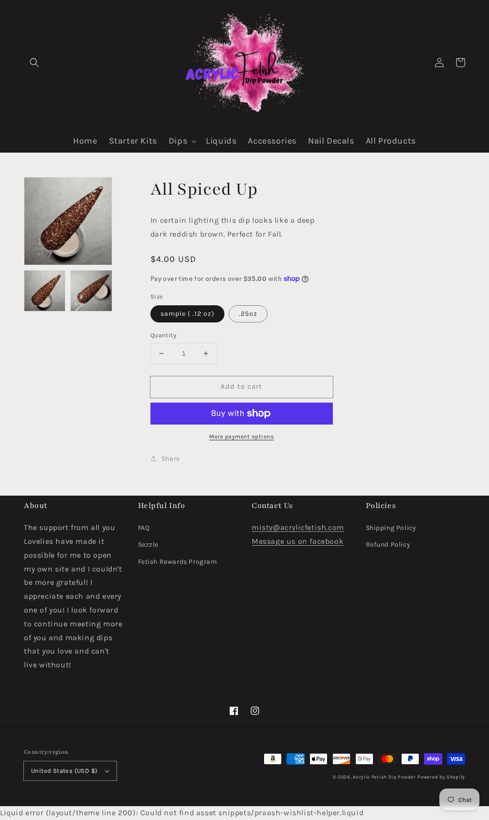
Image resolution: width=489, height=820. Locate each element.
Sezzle (148, 544)
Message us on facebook (297, 541)
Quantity (163, 335)
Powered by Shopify (441, 777)
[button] (34, 62)
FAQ (144, 528)
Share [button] (170, 459)
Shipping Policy (391, 528)
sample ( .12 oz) (187, 314)
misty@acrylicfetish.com (298, 527)
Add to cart (241, 386)
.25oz (248, 314)
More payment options (241, 436)
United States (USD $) (64, 770)
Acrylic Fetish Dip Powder (384, 777)
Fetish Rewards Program (177, 562)
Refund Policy (388, 544)
